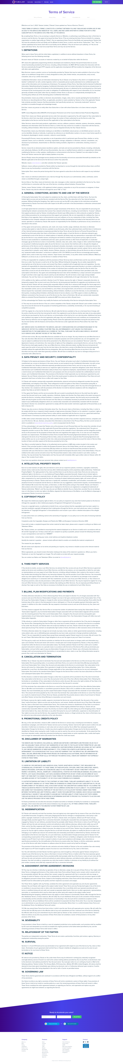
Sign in (106, 2)
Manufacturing (45, 1052)
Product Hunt (24, 1048)
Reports (43, 1048)
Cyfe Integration (65, 1049)
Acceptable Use (76, 17)
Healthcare (44, 1054)
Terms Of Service (66, 1042)
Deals (43, 1042)
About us (24, 1042)
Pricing (46, 2)
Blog (51, 2)
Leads (43, 1045)
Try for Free (77, 1017)
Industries (38, 2)
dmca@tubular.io (65, 557)
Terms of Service (38, 17)
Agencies (44, 1057)
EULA (64, 17)
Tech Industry (45, 1051)
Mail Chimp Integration (67, 1046)
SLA (88, 17)
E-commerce (44, 1055)
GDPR (63, 1045)
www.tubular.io (36, 163)
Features (30, 2)
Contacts (44, 1043)
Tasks (43, 1046)
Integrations (24, 1046)
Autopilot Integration (66, 1048)
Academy (24, 1051)
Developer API (25, 1049)
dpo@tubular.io (71, 460)
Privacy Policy (52, 17)
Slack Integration (66, 1051)
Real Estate (44, 1049)
